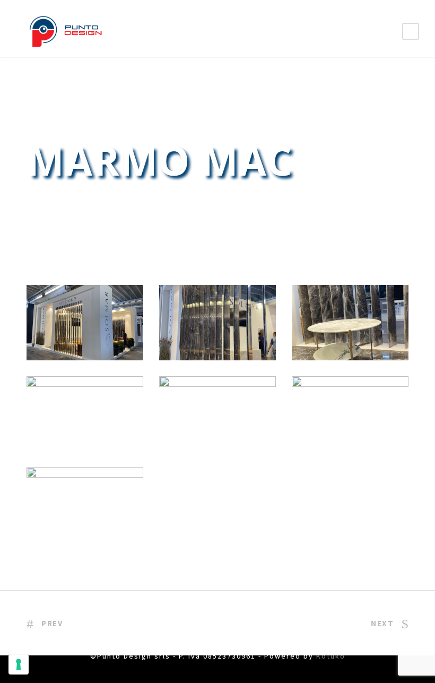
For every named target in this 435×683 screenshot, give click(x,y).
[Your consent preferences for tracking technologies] (18, 664)
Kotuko (330, 656)
